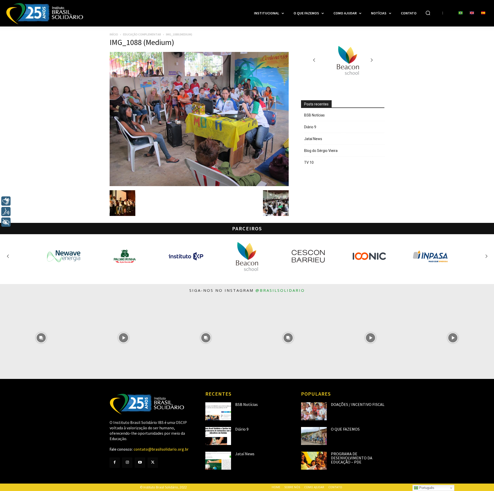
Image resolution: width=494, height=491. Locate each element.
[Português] (460, 13)
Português (426, 488)
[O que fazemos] (314, 436)
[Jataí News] (218, 461)
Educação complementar (142, 34)
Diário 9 (310, 127)
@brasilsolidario (280, 290)
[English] (472, 13)
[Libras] (6, 201)
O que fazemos (345, 429)
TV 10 (309, 162)
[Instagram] (127, 463)
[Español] (483, 13)
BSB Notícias (314, 115)
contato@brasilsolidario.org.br (161, 449)
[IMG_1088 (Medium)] (199, 185)
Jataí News (313, 139)
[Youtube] (140, 463)
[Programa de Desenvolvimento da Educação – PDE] (314, 461)
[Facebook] (115, 463)
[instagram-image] (41, 338)
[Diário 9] (218, 436)
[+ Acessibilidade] (6, 222)
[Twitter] (153, 463)
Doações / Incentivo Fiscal (357, 404)
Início (114, 34)
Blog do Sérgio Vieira (321, 151)
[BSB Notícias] (218, 411)
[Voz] (6, 211)
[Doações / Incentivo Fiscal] (314, 411)
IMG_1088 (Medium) (142, 42)
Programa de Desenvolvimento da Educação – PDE (351, 458)
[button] (427, 12)
